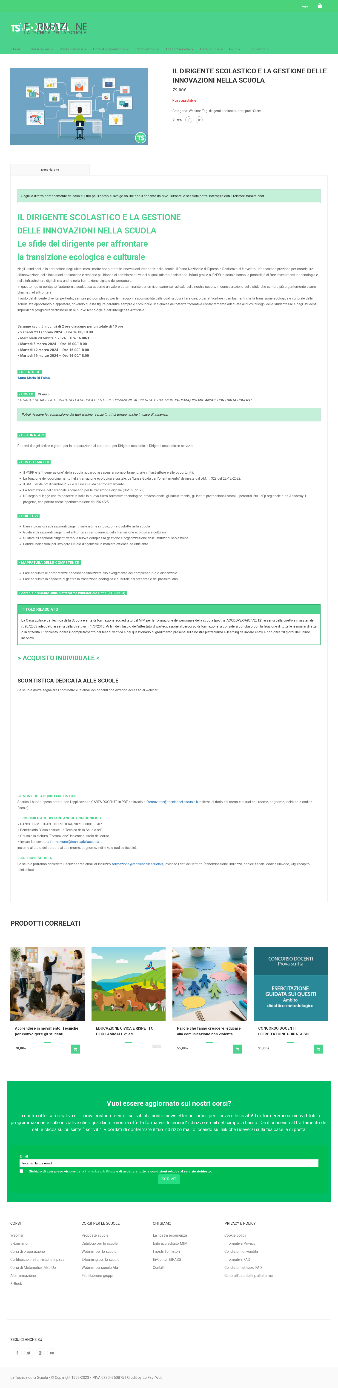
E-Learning (19, 1243)
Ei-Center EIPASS (167, 1259)
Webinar (195, 111)
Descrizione (50, 169)
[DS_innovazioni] (79, 106)
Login (304, 6)
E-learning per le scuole (101, 1259)
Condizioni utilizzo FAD (243, 1267)
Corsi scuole (209, 49)
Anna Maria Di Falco (33, 378)
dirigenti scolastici (222, 111)
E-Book (234, 49)
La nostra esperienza (170, 1235)
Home (16, 49)
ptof (248, 111)
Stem (257, 111)
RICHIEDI (68, 777)
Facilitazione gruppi (97, 1275)
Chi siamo (258, 49)
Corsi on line (40, 49)
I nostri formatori (166, 1251)
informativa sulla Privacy (100, 1171)
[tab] (50, 169)
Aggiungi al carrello (75, 1049)
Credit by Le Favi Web (145, 1377)
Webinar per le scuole (99, 1251)
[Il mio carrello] (320, 5)
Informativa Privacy (239, 1243)
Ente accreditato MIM (170, 1243)
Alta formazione (177, 49)
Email (24, 1156)
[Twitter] (199, 119)
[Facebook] (188, 119)
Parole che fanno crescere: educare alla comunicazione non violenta (209, 1031)
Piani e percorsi (71, 49)
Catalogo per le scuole (100, 1243)
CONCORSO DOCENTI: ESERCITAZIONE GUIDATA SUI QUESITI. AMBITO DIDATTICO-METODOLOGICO (284, 1031)
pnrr (240, 111)
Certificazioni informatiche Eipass (37, 1259)
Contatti (159, 1267)
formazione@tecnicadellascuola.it (172, 802)
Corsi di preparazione (109, 49)
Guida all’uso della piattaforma (248, 1275)
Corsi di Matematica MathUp (33, 1267)
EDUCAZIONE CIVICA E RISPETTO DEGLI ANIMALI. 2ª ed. (125, 1031)
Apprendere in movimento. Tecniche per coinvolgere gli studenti (46, 1031)
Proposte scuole (95, 1235)
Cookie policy (235, 1235)
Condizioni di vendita (241, 1251)
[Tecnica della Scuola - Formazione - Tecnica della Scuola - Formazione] (47, 32)
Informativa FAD (237, 1259)
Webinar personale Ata (100, 1267)
